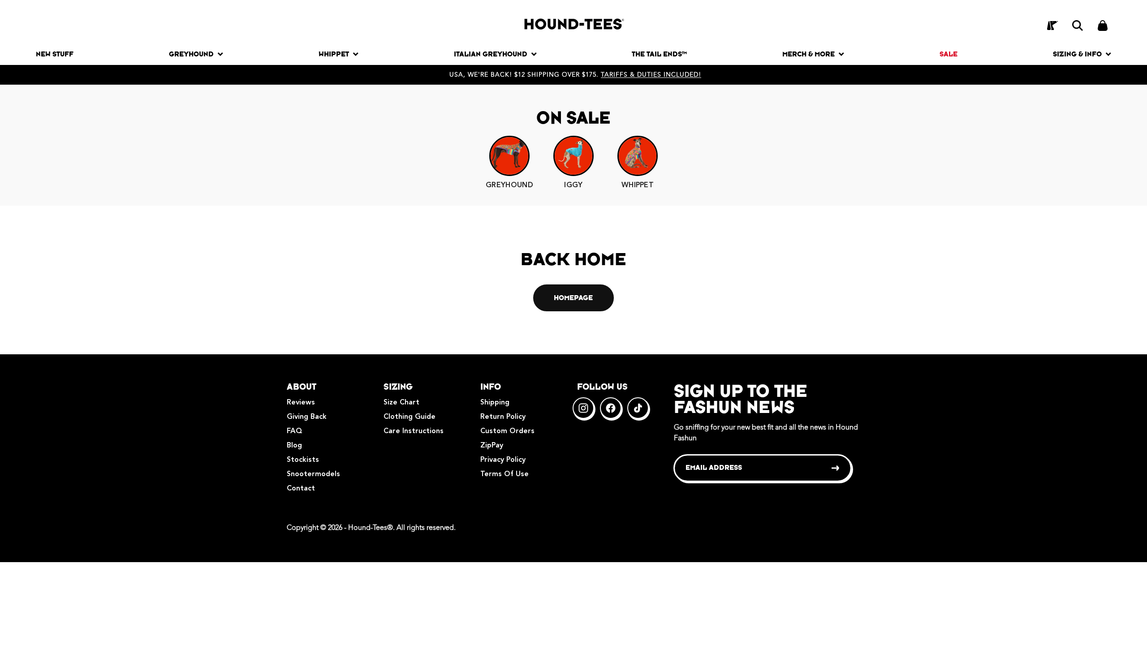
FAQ (294, 431)
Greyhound (191, 54)
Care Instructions (414, 431)
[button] (1077, 25)
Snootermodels (313, 474)
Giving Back (307, 417)
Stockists (303, 460)
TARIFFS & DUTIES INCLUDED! (651, 75)
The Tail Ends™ (659, 54)
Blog (294, 445)
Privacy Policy (503, 460)
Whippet (334, 54)
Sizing (398, 386)
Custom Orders (507, 431)
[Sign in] (1052, 25)
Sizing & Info (1077, 54)
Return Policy (503, 417)
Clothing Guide (410, 417)
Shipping (494, 402)
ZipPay (491, 445)
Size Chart (401, 402)
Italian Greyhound (490, 54)
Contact (301, 488)
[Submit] (836, 468)
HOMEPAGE (573, 297)
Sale (948, 54)
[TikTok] (638, 408)
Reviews (301, 402)
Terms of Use (504, 474)
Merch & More (808, 54)
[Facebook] (611, 408)
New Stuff (54, 54)
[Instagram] (583, 408)
